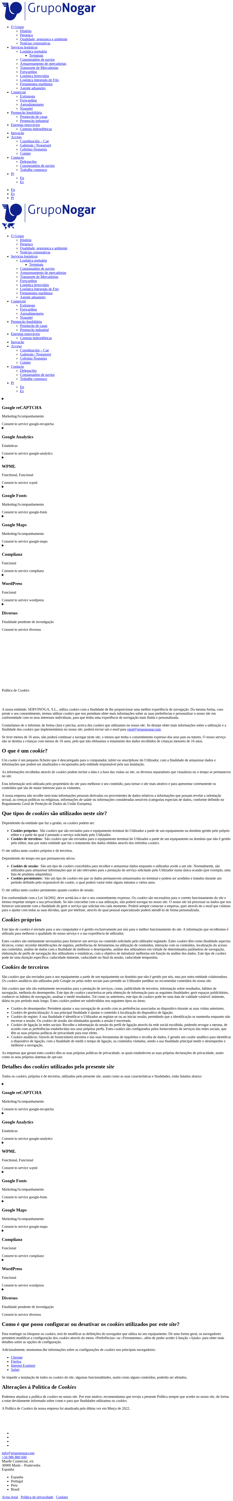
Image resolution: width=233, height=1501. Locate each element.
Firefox (16, 1361)
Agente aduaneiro (33, 88)
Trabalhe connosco (33, 170)
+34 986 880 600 (14, 1457)
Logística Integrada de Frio (39, 80)
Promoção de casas (33, 117)
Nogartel (26, 108)
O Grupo (17, 27)
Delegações (28, 161)
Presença (26, 35)
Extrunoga (27, 96)
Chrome (17, 1357)
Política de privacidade (37, 1497)
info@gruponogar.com (18, 1453)
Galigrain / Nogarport (35, 145)
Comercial (18, 92)
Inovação (17, 133)
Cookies (62, 1497)
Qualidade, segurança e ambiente (43, 39)
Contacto (17, 157)
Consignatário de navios (37, 59)
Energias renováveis (25, 125)
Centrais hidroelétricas (36, 129)
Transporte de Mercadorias (39, 68)
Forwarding (28, 72)
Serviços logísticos (24, 47)
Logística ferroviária (34, 76)
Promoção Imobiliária (26, 113)
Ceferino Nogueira (33, 149)
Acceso (16, 137)
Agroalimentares (32, 104)
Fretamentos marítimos (36, 84)
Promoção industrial (34, 121)
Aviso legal (10, 1497)
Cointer (25, 153)
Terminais (36, 55)
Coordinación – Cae (34, 141)
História (25, 31)
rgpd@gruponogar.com (144, 729)
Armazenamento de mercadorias (43, 64)
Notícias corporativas (35, 43)
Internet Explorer (23, 1365)
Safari (15, 1370)
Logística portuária (33, 51)
